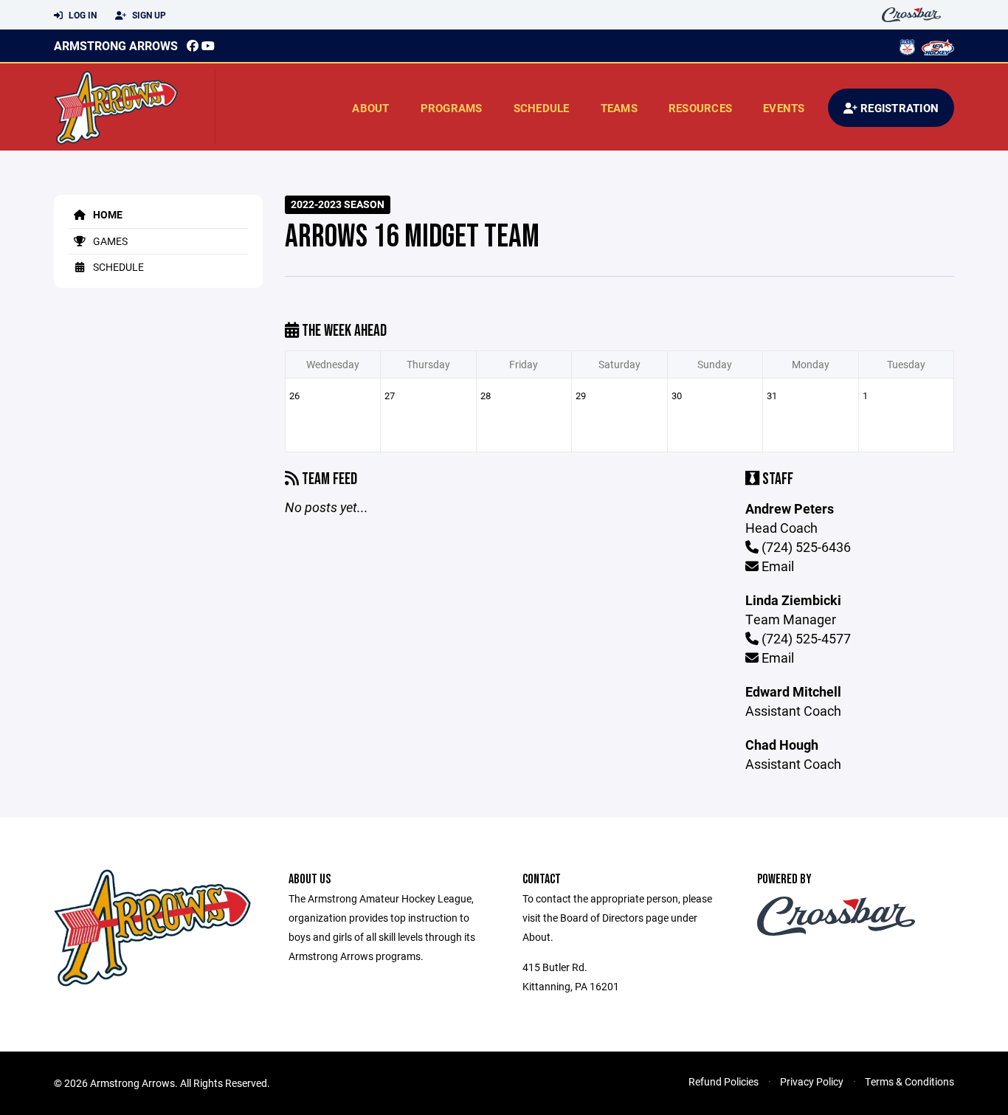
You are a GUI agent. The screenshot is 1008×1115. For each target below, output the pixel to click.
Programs (452, 107)
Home (106, 214)
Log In (81, 15)
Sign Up (148, 15)
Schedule (542, 107)
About (370, 107)
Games (109, 241)
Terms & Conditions (909, 1081)
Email (776, 566)
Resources (700, 107)
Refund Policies (723, 1081)
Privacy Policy (811, 1081)
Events (784, 107)
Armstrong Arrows (116, 45)
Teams (619, 107)
